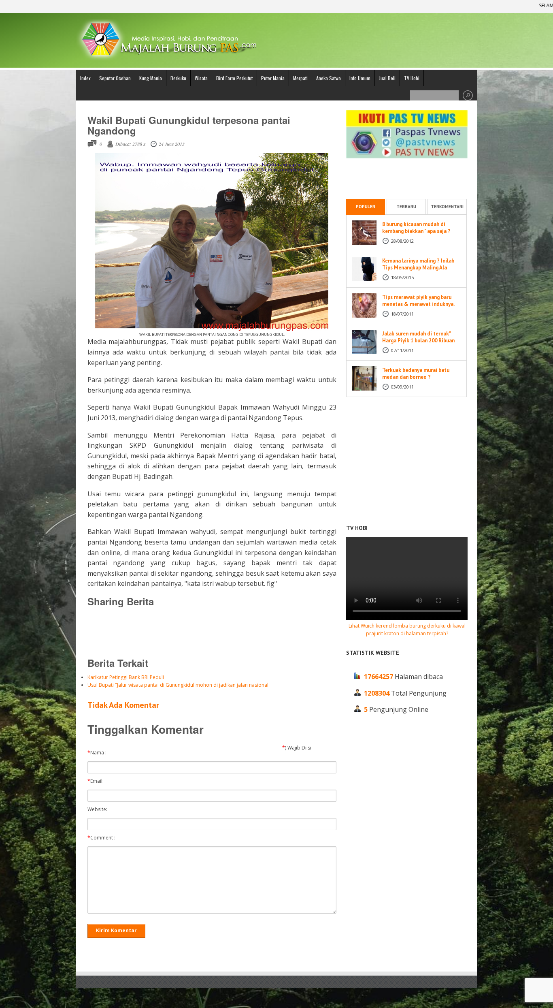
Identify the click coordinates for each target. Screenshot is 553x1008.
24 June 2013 (172, 144)
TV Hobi (411, 78)
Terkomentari (447, 206)
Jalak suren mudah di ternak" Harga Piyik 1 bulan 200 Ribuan (418, 337)
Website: (99, 809)
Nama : (98, 752)
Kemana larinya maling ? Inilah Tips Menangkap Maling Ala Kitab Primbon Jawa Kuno (418, 267)
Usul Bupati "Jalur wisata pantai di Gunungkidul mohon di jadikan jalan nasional (177, 684)
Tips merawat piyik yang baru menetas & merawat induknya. (418, 301)
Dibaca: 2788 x (130, 144)
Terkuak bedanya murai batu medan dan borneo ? (415, 373)
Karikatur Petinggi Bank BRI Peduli (125, 677)
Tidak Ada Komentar (123, 705)
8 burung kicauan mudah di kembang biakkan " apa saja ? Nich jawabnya (416, 231)
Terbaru (406, 206)
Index (85, 78)
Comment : (103, 837)
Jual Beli (387, 78)
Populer (365, 206)
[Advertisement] (211, 631)
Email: (97, 781)
